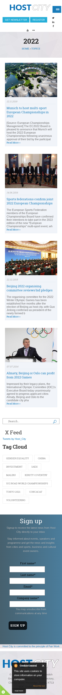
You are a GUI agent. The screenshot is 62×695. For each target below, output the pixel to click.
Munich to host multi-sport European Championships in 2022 (28, 112)
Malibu (11, 475)
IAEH (35, 466)
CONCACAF (35, 491)
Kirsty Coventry (36, 475)
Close (43, 666)
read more (19, 691)
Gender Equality (17, 458)
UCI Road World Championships (27, 483)
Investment (14, 466)
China (42, 458)
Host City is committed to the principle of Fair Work (31, 646)
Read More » (13, 142)
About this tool (39, 686)
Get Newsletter (16, 19)
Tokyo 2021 (13, 491)
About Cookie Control (15, 666)
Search (54, 421)
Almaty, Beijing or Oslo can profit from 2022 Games (31, 375)
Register (39, 19)
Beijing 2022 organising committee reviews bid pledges (30, 288)
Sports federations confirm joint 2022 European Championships (30, 201)
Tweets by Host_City (14, 438)
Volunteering (15, 500)
